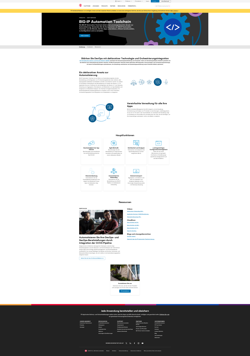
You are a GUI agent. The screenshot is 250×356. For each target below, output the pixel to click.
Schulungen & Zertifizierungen (106, 333)
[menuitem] (119, 1)
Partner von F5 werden (141, 328)
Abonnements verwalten (123, 323)
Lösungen (82, 327)
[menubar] (125, 1)
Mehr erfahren (174, 10)
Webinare (101, 331)
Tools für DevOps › (132, 231)
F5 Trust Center (158, 325)
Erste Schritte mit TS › (132, 228)
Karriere (156, 327)
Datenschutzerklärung (123, 350)
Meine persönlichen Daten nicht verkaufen (152, 350)
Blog (156, 333)
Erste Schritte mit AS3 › (133, 225)
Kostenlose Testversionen (86, 323)
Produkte (82, 325)
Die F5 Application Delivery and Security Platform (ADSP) (94, 60)
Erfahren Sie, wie (164, 314)
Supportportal (120, 325)
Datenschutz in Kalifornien (136, 350)
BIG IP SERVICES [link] (91, 17)
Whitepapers (101, 325)
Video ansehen (85, 35)
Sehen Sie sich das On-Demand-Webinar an (92, 258)
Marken (108, 350)
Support (147, 1)
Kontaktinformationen (160, 323)
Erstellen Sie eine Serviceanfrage (125, 329)
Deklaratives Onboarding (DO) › (135, 211)
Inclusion (157, 329)
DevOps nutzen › (131, 236)
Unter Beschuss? (165, 1)
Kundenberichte (102, 329)
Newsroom (157, 337)
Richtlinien (114, 350)
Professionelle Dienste (122, 327)
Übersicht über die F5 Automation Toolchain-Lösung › (141, 239)
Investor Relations (159, 331)
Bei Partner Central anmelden (143, 330)
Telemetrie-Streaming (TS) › (134, 217)
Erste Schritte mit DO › (133, 222)
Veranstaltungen (158, 335)
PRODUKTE (82, 17)
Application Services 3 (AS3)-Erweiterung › (138, 214)
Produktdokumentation (104, 323)
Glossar (100, 327)
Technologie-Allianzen (141, 326)
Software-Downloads (122, 331)
